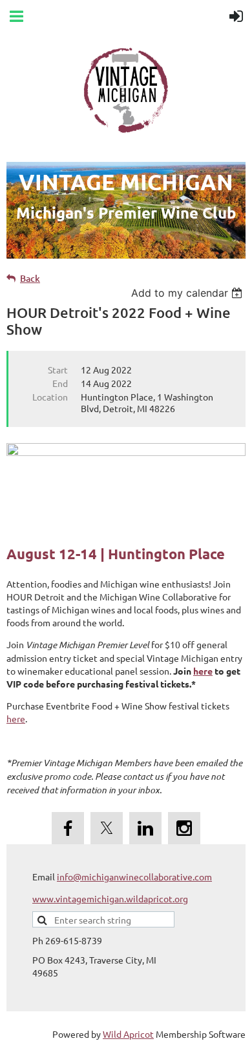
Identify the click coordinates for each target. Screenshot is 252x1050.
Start (58, 369)
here (203, 671)
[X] (106, 828)
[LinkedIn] (145, 828)
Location (50, 396)
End (60, 383)
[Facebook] (68, 828)
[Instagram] (184, 828)
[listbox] (188, 293)
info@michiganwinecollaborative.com (134, 876)
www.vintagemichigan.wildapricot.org (110, 898)
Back (30, 278)
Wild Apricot (128, 1034)
